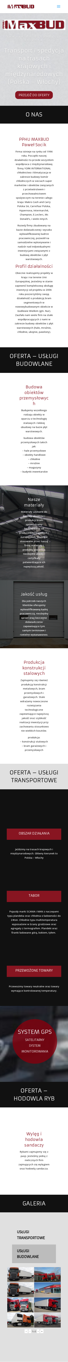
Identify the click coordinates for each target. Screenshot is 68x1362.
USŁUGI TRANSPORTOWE (31, 1235)
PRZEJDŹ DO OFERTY (34, 95)
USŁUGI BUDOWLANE (28, 1254)
